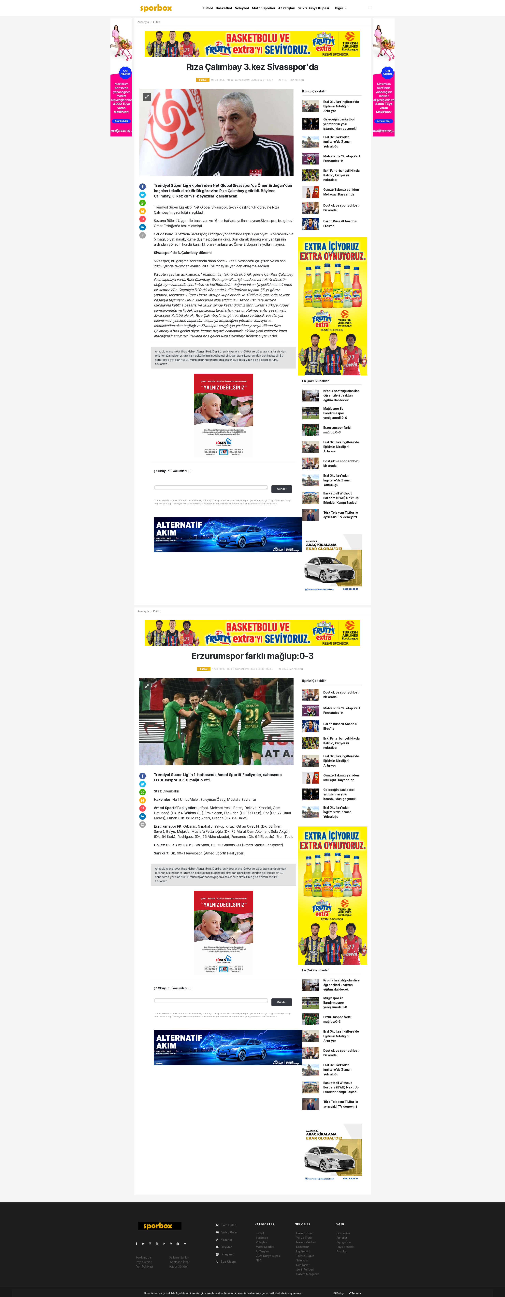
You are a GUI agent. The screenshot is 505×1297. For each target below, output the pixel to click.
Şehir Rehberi (305, 1269)
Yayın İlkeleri (144, 1262)
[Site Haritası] (179, 1243)
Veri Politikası (144, 1266)
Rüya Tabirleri (345, 1246)
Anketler (342, 1237)
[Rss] (172, 1243)
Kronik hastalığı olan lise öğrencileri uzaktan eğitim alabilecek (341, 395)
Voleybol (242, 8)
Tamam (356, 1293)
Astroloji (342, 1251)
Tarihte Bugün (305, 1256)
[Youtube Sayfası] (158, 1243)
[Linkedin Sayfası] (165, 1243)
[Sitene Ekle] (186, 1243)
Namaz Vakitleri (306, 1242)
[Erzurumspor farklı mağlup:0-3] (216, 721)
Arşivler (226, 1247)
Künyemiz (228, 1254)
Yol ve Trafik (304, 1237)
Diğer (339, 8)
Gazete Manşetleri (307, 1274)
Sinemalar (302, 1260)
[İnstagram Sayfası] (151, 1243)
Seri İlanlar (303, 1265)
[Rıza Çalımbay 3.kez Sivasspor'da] (216, 132)
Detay (340, 1293)
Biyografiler (344, 1242)
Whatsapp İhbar (179, 1262)
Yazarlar (226, 1239)
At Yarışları (286, 8)
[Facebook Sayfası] (138, 1243)
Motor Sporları (263, 8)
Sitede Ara (343, 1233)
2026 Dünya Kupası (313, 8)
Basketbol (224, 8)
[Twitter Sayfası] (145, 1243)
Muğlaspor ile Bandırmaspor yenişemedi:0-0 (335, 413)
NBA (258, 1260)
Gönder (281, 488)
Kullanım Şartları (179, 1257)
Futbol (208, 8)
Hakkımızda (143, 1257)
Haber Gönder (178, 1266)
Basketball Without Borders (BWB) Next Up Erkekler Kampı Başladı (341, 498)
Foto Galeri (229, 1225)
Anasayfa (143, 21)
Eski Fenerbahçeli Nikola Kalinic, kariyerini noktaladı (341, 175)
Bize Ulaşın (228, 1261)
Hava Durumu (304, 1233)
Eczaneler (302, 1246)
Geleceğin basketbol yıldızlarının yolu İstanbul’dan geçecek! (340, 124)
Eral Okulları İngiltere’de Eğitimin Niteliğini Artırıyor (341, 106)
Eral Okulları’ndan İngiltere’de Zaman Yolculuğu (337, 141)
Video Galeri (229, 1232)
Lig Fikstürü (303, 1251)
